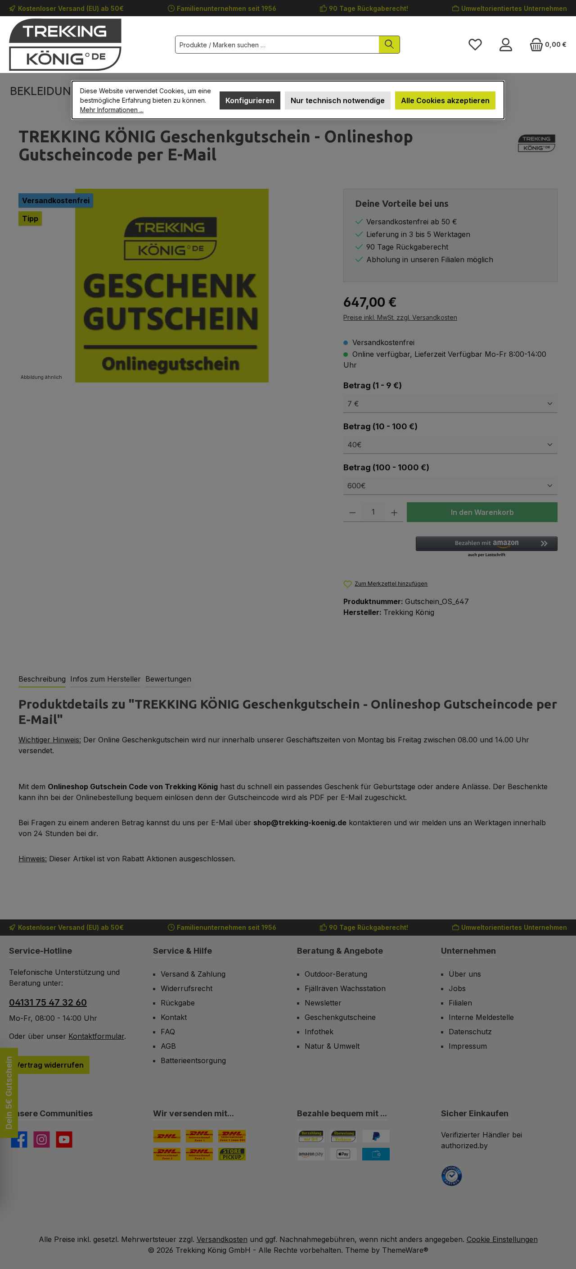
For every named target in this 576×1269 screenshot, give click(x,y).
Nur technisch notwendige (338, 100)
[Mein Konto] (506, 44)
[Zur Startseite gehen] (65, 44)
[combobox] (277, 45)
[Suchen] (389, 45)
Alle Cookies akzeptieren (445, 100)
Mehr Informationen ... (112, 110)
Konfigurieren (249, 100)
